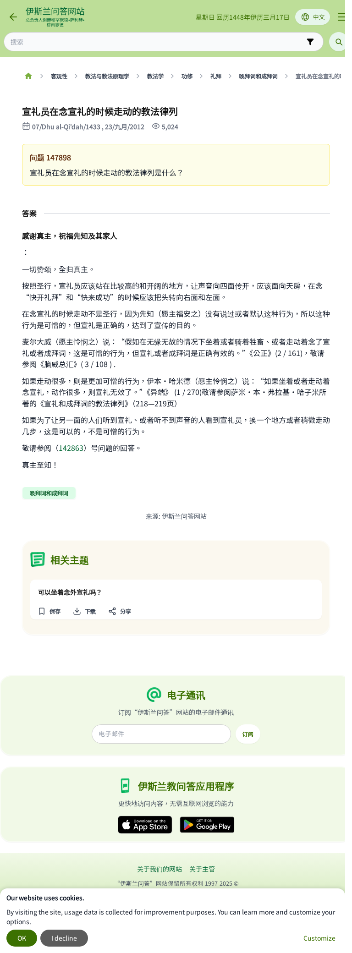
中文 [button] (319, 16)
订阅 (247, 734)
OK (21, 937)
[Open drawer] (342, 17)
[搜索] (338, 41)
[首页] (28, 76)
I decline (64, 937)
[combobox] (157, 42)
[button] (49, 611)
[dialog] (172, 920)
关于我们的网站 (159, 868)
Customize (319, 937)
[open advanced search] (310, 41)
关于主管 (202, 868)
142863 (71, 447)
